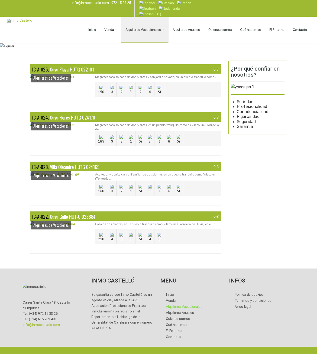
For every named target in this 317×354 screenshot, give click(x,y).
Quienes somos (220, 30)
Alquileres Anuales (186, 30)
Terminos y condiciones (253, 301)
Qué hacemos (250, 30)
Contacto (300, 30)
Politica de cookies (249, 294)
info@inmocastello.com (90, 3)
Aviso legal (243, 307)
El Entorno (277, 30)
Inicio (92, 30)
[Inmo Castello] (19, 20)
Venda (109, 30)
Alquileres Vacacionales (144, 30)
